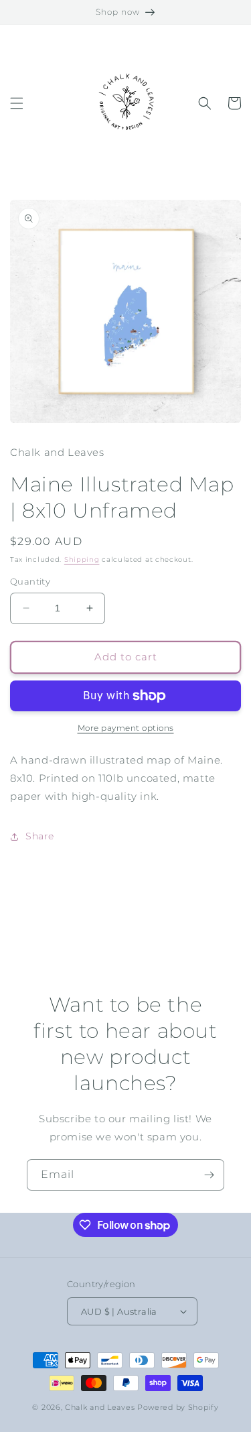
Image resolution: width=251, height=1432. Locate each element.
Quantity (30, 581)
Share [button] (39, 836)
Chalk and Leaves (100, 1407)
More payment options (126, 728)
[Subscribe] (209, 1175)
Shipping (82, 559)
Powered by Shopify (178, 1407)
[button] (16, 103)
